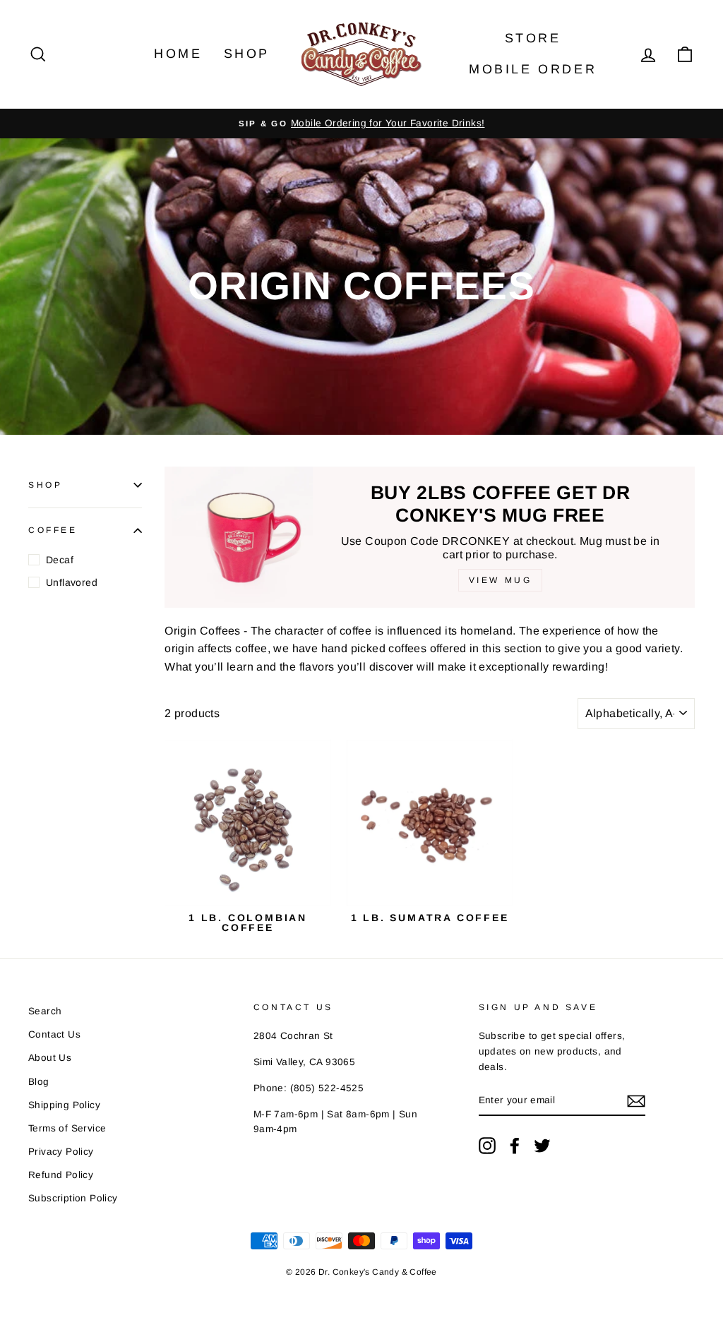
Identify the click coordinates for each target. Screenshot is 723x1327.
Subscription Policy (73, 1198)
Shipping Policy (64, 1105)
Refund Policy (60, 1175)
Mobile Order (533, 69)
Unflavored (71, 582)
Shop (247, 54)
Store (533, 38)
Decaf (59, 559)
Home (178, 54)
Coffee (53, 530)
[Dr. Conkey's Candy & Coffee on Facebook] (514, 1145)
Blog (38, 1081)
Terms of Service (67, 1128)
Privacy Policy (61, 1151)
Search (44, 1011)
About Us (49, 1057)
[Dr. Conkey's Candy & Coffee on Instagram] (487, 1145)
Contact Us (54, 1034)
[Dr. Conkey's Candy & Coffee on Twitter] (542, 1145)
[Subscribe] (636, 1101)
